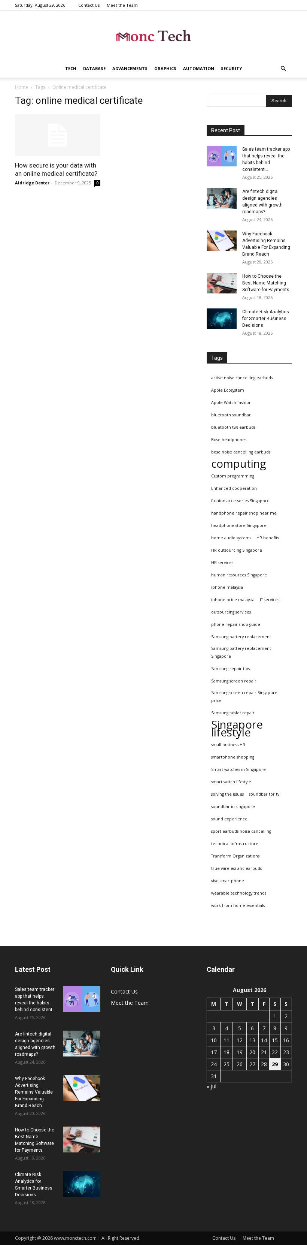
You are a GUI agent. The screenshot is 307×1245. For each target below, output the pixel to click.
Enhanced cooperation (234, 488)
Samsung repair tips (230, 668)
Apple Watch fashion (231, 402)
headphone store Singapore (239, 525)
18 (227, 1052)
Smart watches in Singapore (238, 769)
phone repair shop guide (235, 624)
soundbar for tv (264, 794)
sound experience (229, 819)
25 (227, 1064)
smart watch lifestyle (231, 781)
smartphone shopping (232, 757)
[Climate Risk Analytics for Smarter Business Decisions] (222, 318)
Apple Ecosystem (227, 390)
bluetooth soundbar (231, 414)
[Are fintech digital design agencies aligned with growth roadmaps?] (222, 198)
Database (94, 68)
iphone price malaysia (233, 599)
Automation (198, 68)
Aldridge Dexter (32, 183)
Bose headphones (228, 439)
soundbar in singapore (233, 806)
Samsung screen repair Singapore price (244, 696)
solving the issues (227, 794)
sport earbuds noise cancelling (241, 831)
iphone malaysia (227, 587)
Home (21, 87)
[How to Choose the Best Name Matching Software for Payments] (222, 283)
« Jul (211, 1086)
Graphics (165, 68)
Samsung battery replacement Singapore (241, 652)
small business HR (228, 744)
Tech (70, 68)
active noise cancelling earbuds (242, 377)
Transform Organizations (235, 856)
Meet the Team (122, 5)
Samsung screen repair (233, 681)
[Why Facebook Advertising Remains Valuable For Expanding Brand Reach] (222, 240)
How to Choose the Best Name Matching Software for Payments (265, 283)
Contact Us (89, 5)
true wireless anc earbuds (236, 868)
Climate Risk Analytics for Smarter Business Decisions (265, 318)
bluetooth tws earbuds (233, 427)
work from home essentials (238, 905)
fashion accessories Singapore (240, 500)
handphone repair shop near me (244, 513)
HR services (222, 562)
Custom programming (232, 476)
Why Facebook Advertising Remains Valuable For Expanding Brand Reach (34, 1092)
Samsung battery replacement (241, 636)
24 (214, 1064)
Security (231, 68)
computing (238, 464)
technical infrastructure (234, 843)
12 (240, 1040)
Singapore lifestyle (237, 728)
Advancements (130, 68)
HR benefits (267, 537)
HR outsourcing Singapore (236, 550)
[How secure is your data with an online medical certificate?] (57, 135)
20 (252, 1052)
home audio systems (231, 537)
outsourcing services (231, 612)
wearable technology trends (238, 893)
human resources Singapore (239, 575)
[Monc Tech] (153, 36)
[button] (283, 68)
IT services (269, 599)
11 (227, 1040)
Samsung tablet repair (233, 712)
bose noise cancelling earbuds (240, 452)
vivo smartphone (227, 880)
